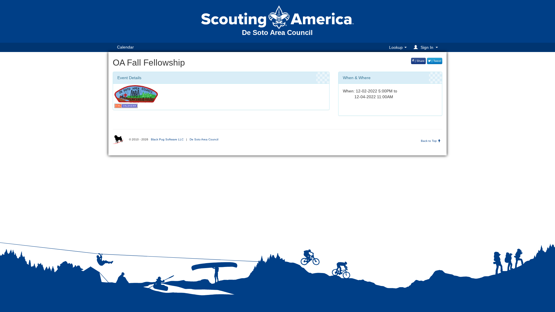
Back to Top (429, 140)
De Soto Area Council (204, 139)
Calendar (125, 47)
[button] (426, 47)
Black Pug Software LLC (167, 139)
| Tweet (436, 60)
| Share (419, 60)
